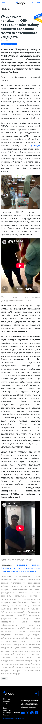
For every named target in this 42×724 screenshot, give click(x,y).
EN (38, 3)
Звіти (5, 706)
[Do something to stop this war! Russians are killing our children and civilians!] (37, 18)
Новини (4, 44)
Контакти (7, 715)
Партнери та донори (11, 713)
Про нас (6, 699)
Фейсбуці (35, 145)
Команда (6, 701)
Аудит (5, 703)
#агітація (4, 678)
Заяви (5, 708)
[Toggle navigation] (3, 3)
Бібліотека (7, 710)
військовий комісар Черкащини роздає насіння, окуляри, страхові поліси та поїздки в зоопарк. (20, 568)
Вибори (13, 44)
